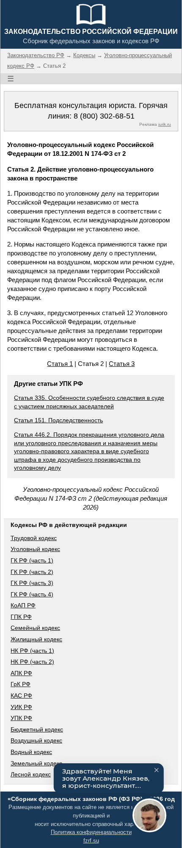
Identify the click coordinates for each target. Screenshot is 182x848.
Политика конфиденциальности (91, 832)
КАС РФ (21, 695)
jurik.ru (164, 124)
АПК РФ (21, 673)
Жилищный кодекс (36, 639)
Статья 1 (60, 363)
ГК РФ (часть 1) (32, 560)
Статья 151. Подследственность (58, 420)
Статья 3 (122, 363)
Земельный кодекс (36, 763)
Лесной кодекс (31, 774)
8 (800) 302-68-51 (104, 116)
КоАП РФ (23, 605)
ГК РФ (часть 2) (32, 571)
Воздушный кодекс (36, 740)
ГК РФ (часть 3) (32, 582)
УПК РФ (21, 718)
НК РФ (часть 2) (32, 661)
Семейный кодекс (35, 627)
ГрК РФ (20, 684)
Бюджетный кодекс (37, 729)
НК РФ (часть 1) (32, 650)
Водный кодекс (31, 751)
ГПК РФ (21, 616)
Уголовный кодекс (35, 549)
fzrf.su (91, 840)
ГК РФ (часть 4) (32, 594)
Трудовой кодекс (34, 538)
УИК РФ (21, 707)
